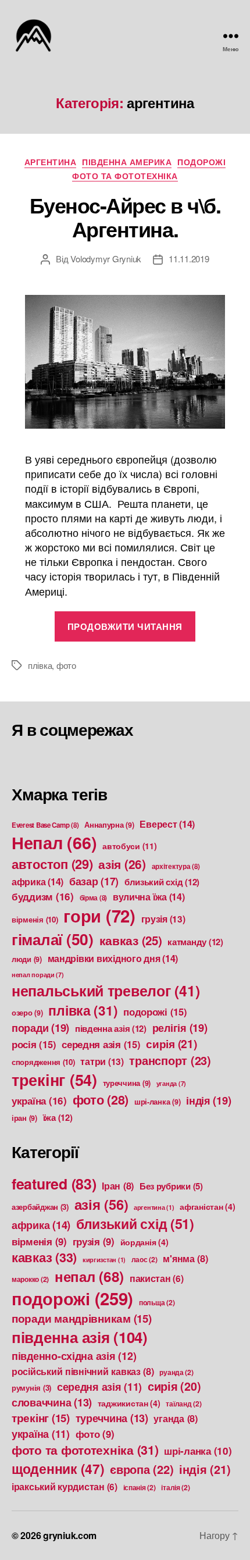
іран (24, 1118)
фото (66, 665)
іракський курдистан (64, 1486)
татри (101, 1061)
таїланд (183, 1403)
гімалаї (53, 939)
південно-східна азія (74, 1355)
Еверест (167, 824)
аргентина (50, 162)
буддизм (43, 896)
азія (122, 863)
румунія (31, 1387)
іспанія (139, 1487)
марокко (30, 1279)
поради (40, 1027)
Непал (54, 842)
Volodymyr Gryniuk (105, 258)
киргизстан (104, 1259)
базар (94, 881)
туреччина (127, 1083)
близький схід (161, 881)
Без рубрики (171, 1186)
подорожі (201, 162)
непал (89, 1276)
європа (141, 1469)
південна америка (127, 162)
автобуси (129, 846)
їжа (58, 1117)
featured (54, 1183)
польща (156, 1302)
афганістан (207, 1206)
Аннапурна (109, 825)
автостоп (52, 863)
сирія (171, 1043)
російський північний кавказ (83, 1371)
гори (99, 915)
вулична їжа (149, 896)
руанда (176, 1372)
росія (34, 1044)
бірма (94, 898)
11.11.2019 (189, 258)
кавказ (130, 940)
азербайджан (40, 1206)
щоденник (58, 1468)
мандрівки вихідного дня (113, 958)
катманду (195, 941)
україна (39, 1100)
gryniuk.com (70, 1535)
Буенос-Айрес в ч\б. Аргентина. (125, 217)
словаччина (52, 1402)
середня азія (101, 1044)
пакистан (157, 1278)
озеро (27, 1012)
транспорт (169, 1060)
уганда (171, 1083)
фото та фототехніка (125, 176)
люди (27, 959)
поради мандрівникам (82, 1318)
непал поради (38, 974)
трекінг (54, 1080)
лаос (144, 1259)
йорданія (144, 1242)
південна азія (111, 1028)
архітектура (176, 866)
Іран (118, 1185)
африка (37, 881)
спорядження (43, 1061)
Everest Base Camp (45, 825)
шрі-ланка (157, 1101)
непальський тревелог (105, 990)
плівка (40, 665)
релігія (180, 1027)
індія (208, 1100)
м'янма (185, 1258)
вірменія (35, 919)
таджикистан (129, 1403)
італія (175, 1487)
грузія (163, 919)
